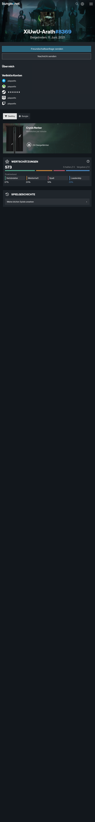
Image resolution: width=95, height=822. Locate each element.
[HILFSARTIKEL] (88, 161)
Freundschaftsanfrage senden (47, 49)
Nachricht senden (47, 56)
